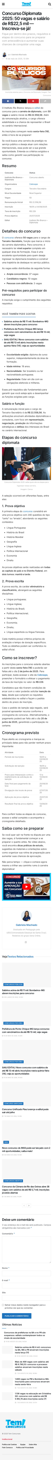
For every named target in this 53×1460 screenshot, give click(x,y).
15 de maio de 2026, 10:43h (12, 1077)
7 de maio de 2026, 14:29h (12, 1116)
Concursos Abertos (13, 1181)
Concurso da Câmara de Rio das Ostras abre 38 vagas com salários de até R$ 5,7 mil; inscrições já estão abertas (25, 1189)
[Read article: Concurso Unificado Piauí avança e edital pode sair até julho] (26, 1094)
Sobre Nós (33, 1444)
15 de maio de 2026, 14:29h (12, 1036)
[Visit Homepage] (26, 4)
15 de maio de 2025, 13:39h (17, 59)
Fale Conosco (7, 1447)
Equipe (22, 1444)
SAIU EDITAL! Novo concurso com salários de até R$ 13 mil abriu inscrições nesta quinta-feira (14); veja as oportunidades (26, 342)
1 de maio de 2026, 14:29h (12, 1196)
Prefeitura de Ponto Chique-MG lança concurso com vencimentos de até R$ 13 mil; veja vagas (27, 332)
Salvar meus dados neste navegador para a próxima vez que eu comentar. (25, 1306)
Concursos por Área (13, 1023)
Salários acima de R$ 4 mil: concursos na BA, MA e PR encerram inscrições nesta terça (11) (33, 1350)
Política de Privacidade (25, 1447)
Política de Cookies (9, 1444)
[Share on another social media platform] (45, 101)
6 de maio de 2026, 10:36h (12, 1155)
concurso (9, 237)
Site (4, 1292)
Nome (6, 1268)
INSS (6, 1142)
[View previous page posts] (24, 1205)
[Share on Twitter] (21, 101)
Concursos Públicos (13, 984)
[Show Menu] (3, 4)
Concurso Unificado (13, 1103)
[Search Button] (49, 4)
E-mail (6, 1280)
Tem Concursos (14, 1434)
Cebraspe (33, 184)
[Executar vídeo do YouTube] (26, 887)
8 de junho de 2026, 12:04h (13, 997)
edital (37, 107)
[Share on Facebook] (8, 101)
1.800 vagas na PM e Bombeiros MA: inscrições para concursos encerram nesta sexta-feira (32, 1381)
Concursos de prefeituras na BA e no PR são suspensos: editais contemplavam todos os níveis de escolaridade (25, 1335)
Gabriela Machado (19, 54)
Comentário (8, 1233)
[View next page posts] (29, 1205)
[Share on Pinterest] (33, 101)
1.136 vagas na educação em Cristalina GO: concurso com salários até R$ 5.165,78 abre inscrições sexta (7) (33, 1396)
